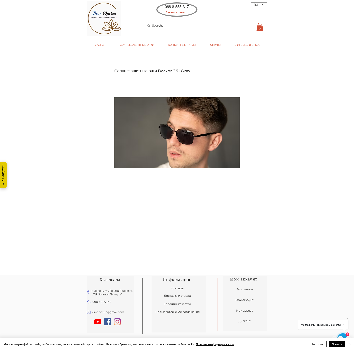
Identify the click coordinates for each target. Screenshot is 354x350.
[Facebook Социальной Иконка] (107, 321)
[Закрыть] (349, 344)
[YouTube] (97, 321)
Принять (337, 344)
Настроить (317, 344)
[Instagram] (117, 321)
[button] (176, 12)
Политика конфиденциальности (215, 344)
